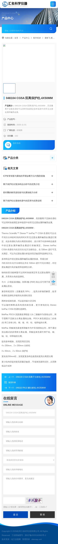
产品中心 (26, 38)
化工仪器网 (16, 539)
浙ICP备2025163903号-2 (35, 535)
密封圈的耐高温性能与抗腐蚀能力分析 (20, 192)
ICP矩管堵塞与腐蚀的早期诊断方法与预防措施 (24, 176)
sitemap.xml (36, 539)
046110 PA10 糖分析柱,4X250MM (31, 388)
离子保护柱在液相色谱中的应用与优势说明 (22, 201)
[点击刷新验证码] (34, 500)
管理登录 (26, 539)
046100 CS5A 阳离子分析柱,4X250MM (33, 377)
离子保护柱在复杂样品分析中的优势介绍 (21, 184)
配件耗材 (37, 38)
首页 (16, 38)
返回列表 (12, 382)
